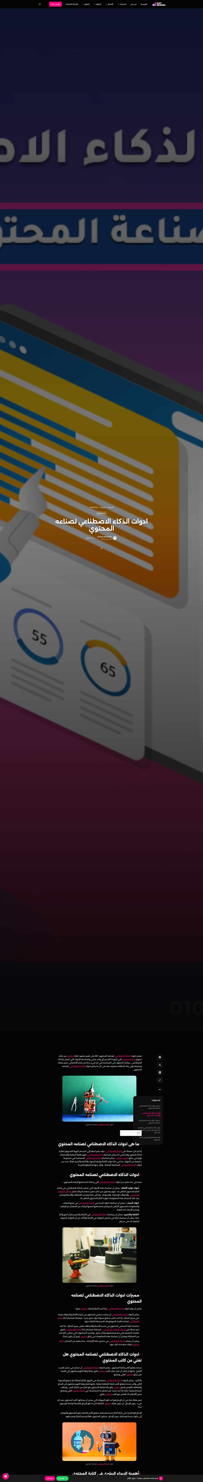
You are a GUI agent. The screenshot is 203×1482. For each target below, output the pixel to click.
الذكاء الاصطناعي (123, 1056)
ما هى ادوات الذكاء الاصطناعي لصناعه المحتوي (149, 1107)
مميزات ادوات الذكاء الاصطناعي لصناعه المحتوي (149, 1122)
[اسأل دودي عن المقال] (6, 1476)
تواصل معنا (55, 4)
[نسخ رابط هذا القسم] (140, 1144)
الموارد (98, 4)
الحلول (86, 4)
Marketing (93, 507)
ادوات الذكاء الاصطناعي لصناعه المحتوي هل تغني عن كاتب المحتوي (149, 1130)
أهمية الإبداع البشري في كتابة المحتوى (149, 1138)
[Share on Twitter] (160, 1065)
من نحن (133, 4)
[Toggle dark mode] (40, 4)
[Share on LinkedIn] (160, 1072)
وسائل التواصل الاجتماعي (114, 1329)
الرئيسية (144, 4)
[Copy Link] (160, 1080)
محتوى (70, 1056)
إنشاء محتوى (129, 1059)
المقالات (103, 507)
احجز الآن (50, 1478)
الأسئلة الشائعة (72, 4)
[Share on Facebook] (160, 1057)
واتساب (61, 1478)
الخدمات (123, 4)
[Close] (42, 1478)
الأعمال (110, 4)
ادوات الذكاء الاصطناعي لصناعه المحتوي (151, 1114)
